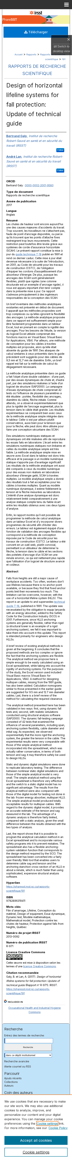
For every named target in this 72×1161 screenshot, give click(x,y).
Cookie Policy (58, 1128)
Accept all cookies (36, 1140)
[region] (36, 1127)
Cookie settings (47, 1123)
